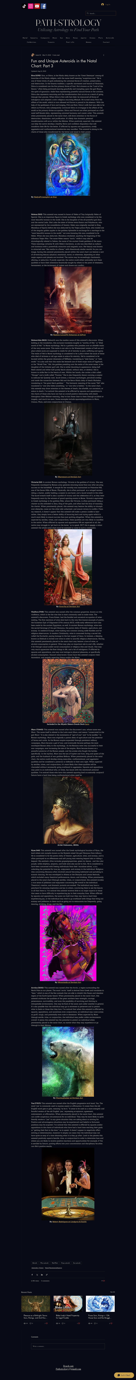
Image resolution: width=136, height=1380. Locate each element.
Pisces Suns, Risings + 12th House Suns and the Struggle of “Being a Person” (99, 1316)
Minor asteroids (44, 1263)
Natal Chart (55, 1263)
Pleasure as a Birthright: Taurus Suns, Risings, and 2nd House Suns (35, 1316)
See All (112, 1292)
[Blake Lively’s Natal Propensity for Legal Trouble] (68, 1304)
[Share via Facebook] (32, 1275)
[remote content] (68, 205)
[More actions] (103, 55)
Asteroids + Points (37, 1268)
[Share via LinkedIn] (42, 1275)
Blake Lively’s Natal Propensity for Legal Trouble (67, 1316)
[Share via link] (47, 1275)
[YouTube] (37, 6)
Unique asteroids (65, 1263)
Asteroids (34, 1263)
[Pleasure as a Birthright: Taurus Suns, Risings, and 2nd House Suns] (35, 1304)
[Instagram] (30, 6)
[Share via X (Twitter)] (37, 1275)
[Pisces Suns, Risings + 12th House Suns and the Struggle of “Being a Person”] (100, 1304)
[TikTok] (24, 6)
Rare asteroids (76, 1263)
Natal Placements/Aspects (53, 1268)
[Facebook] (43, 6)
